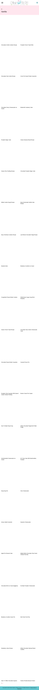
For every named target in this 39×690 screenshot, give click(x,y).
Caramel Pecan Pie (24, 362)
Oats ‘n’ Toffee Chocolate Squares (9, 680)
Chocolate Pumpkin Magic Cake (27, 171)
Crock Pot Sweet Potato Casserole (28, 76)
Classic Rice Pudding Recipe (8, 171)
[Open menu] (2, 2)
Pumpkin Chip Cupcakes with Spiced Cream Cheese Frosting (9, 394)
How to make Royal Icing (7, 425)
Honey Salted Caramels (6, 522)
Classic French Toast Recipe (7, 329)
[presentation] (10, 30)
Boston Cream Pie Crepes (26, 393)
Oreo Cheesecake (24, 490)
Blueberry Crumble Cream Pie (8, 617)
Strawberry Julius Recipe (7, 648)
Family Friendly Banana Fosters (27, 680)
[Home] (1, 9)
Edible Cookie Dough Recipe (7, 202)
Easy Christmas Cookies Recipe (8, 234)
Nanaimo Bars (4, 266)
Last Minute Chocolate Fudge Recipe (28, 234)
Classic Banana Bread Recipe (27, 139)
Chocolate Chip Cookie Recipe (8, 76)
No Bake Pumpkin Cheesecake (27, 585)
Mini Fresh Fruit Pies (25, 617)
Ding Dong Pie (4, 490)
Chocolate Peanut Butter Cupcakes (9, 362)
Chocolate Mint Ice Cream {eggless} (9, 585)
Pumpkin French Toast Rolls (26, 45)
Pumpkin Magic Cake (6, 139)
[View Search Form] (37, 3)
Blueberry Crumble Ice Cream (27, 266)
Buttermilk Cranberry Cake (26, 107)
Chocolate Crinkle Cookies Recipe (9, 45)
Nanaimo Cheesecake (25, 522)
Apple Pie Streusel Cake (6, 553)
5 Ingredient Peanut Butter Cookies (9, 297)
